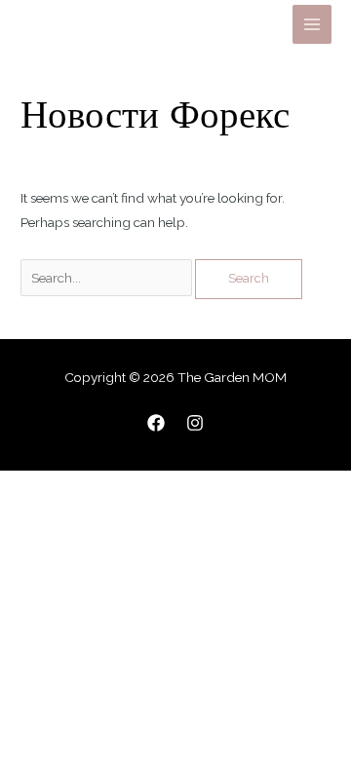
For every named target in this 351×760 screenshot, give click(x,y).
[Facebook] (156, 423)
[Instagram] (195, 423)
